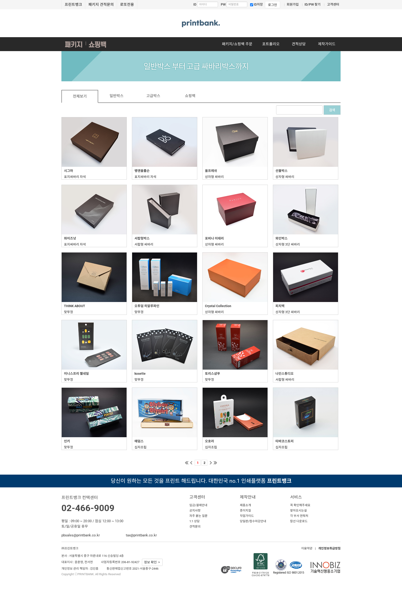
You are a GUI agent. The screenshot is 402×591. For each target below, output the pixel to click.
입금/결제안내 (198, 505)
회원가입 (293, 4)
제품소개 (245, 505)
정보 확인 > (152, 562)
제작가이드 (326, 44)
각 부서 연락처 (299, 516)
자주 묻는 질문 (198, 516)
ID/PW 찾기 (313, 4)
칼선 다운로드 (299, 521)
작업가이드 (247, 516)
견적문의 (195, 526)
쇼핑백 (190, 96)
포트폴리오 (271, 44)
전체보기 (80, 96)
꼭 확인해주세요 (300, 505)
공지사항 (195, 510)
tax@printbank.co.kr (141, 535)
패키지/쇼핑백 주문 (237, 44)
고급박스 (153, 96)
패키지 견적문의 (101, 4)
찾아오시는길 (298, 510)
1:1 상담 (194, 521)
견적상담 (299, 44)
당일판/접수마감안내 (253, 521)
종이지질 (245, 510)
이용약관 (306, 548)
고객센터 (333, 4)
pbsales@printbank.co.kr (80, 535)
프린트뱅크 (73, 4)
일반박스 (117, 96)
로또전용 (127, 4)
